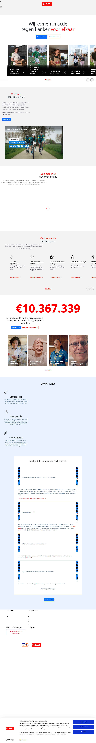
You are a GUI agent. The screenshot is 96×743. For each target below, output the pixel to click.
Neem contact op (34, 624)
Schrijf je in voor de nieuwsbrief (16, 632)
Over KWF (29, 558)
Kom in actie (12, 619)
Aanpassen (83, 727)
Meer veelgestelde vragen (48, 589)
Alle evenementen (35, 277)
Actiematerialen (13, 614)
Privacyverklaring (34, 614)
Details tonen (23, 740)
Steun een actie (54, 37)
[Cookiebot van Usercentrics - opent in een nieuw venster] (9, 740)
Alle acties (48, 80)
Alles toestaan (83, 722)
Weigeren (83, 731)
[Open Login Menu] (1, 7)
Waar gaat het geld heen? (30, 327)
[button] (17, 60)
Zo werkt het (6, 119)
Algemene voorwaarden (36, 619)
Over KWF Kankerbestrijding (37, 621)
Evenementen (13, 616)
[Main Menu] (0, 1)
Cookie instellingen (35, 616)
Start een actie (41, 37)
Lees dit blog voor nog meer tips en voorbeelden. (32, 498)
